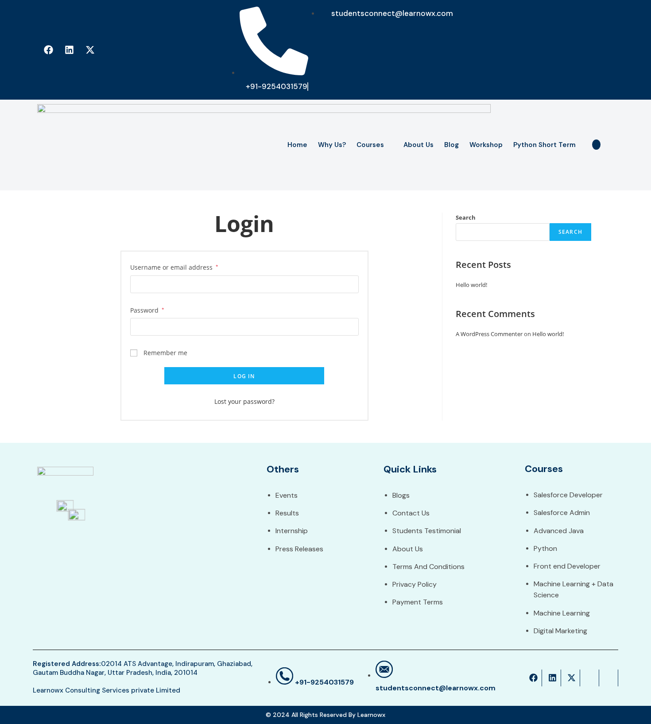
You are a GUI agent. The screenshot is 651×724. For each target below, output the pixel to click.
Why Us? (332, 144)
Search (466, 217)
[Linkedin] (69, 50)
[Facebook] (48, 50)
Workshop (486, 144)
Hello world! (471, 285)
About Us (418, 144)
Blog (451, 144)
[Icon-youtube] (131, 50)
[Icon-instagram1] (110, 50)
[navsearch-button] (596, 144)
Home (297, 144)
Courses (370, 144)
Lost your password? (244, 401)
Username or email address (174, 267)
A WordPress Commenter (489, 334)
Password (147, 310)
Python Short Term (544, 144)
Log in (244, 376)
